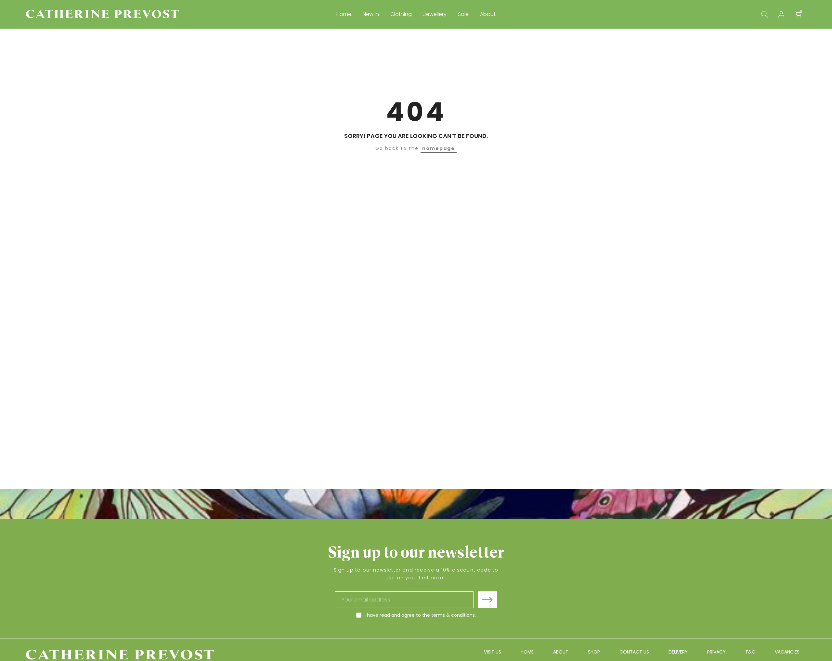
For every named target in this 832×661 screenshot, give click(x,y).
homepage (438, 148)
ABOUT (560, 652)
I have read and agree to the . (420, 615)
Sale (463, 14)
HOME (527, 652)
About (488, 14)
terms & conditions (453, 615)
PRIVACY (716, 652)
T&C (750, 652)
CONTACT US (634, 652)
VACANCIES (787, 652)
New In (371, 14)
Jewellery (435, 14)
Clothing (401, 14)
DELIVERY (678, 652)
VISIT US (492, 652)
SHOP (594, 652)
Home (343, 14)
